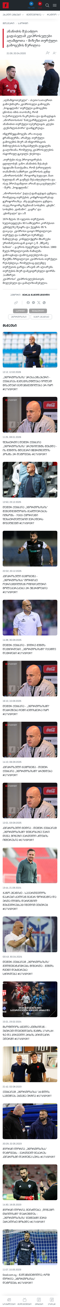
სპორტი (23, 23)
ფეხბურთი (38, 311)
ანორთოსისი (18, 317)
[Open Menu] (54, 5)
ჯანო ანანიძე (41, 317)
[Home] (6, 5)
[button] (13, 15)
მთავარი (8, 23)
